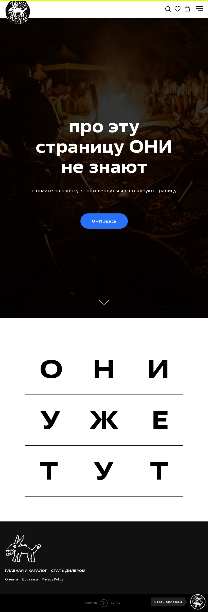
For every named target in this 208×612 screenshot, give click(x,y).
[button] (168, 9)
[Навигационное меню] (199, 8)
